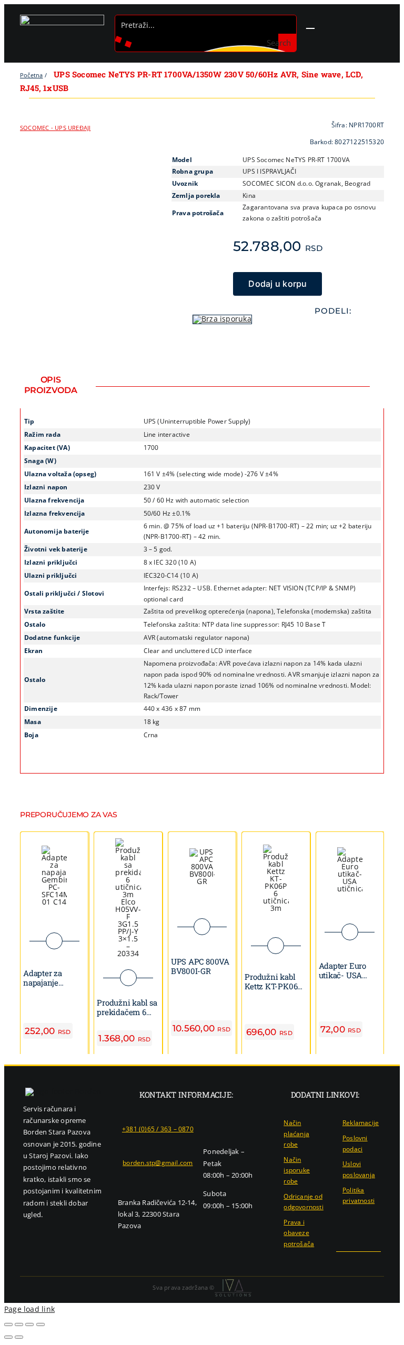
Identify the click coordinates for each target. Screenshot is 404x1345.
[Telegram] (341, 332)
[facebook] (343, 1261)
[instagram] (361, 1261)
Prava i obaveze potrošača (299, 1233)
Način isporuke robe (297, 1170)
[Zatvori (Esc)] (40, 1324)
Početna (31, 75)
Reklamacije (360, 1122)
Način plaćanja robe (296, 1133)
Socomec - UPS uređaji (55, 128)
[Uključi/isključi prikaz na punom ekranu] (19, 1324)
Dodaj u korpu (277, 283)
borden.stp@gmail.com (158, 1162)
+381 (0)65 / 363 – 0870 (158, 1129)
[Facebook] (307, 332)
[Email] (358, 332)
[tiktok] (378, 1261)
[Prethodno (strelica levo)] (8, 1337)
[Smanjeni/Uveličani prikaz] (8, 1324)
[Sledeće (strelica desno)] (19, 1337)
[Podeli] (29, 1324)
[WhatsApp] (324, 332)
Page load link (29, 1309)
